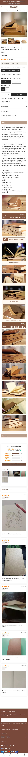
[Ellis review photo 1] (14, 679)
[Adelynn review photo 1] (14, 647)
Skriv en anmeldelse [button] (14, 464)
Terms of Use (19, 723)
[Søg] (23, 6)
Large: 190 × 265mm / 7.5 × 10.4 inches (11, 74)
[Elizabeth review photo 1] (14, 515)
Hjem (2, 10)
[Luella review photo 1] (14, 607)
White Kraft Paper (16, 81)
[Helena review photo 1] (14, 560)
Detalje (3, 122)
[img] (5, 495)
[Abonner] (25, 720)
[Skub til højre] (23, 24)
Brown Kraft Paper (6, 81)
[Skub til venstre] (4, 24)
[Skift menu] (1, 6)
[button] (4, 59)
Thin (7, 89)
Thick (3, 89)
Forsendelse (5, 435)
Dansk (2, 741)
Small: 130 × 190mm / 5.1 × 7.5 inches (11, 70)
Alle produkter (9, 10)
